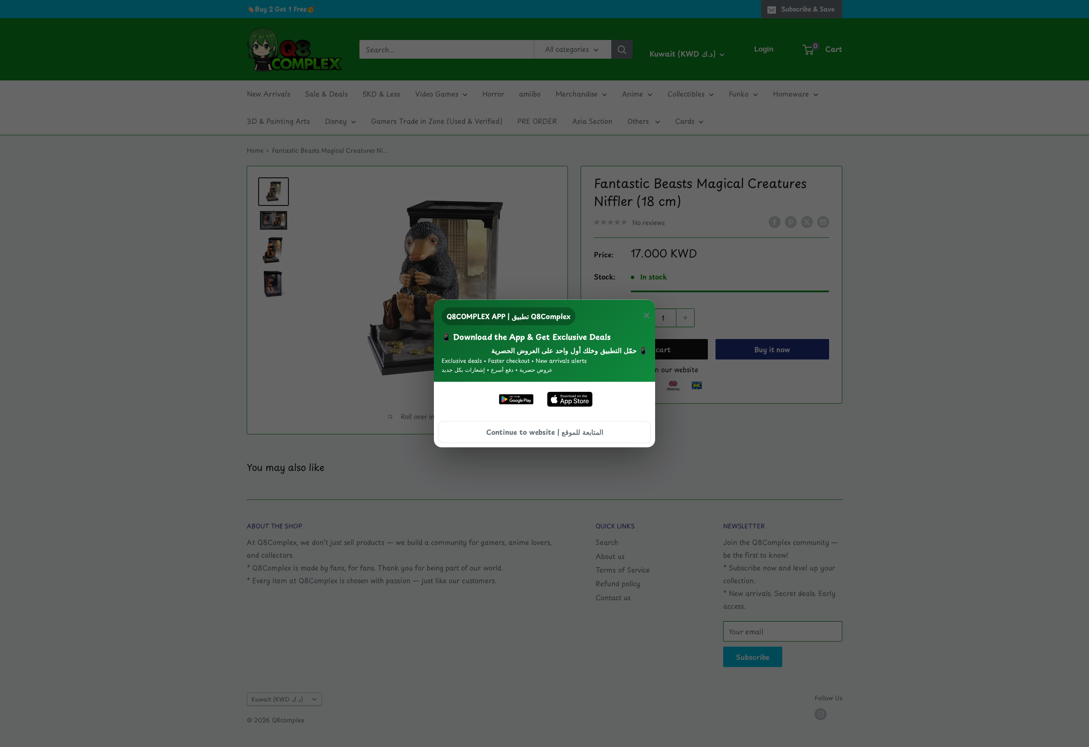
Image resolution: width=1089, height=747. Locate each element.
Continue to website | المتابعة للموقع (544, 432)
